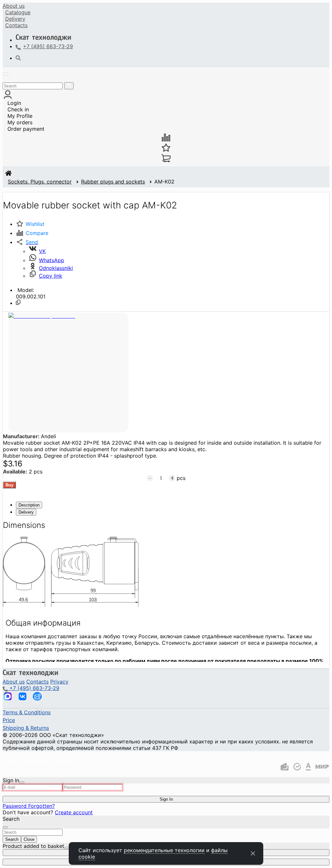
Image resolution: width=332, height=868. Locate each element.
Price (9, 720)
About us (14, 6)
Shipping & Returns (26, 728)
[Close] (21, 782)
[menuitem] (14, 6)
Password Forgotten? (29, 806)
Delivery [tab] (26, 512)
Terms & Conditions (27, 712)
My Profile (19, 116)
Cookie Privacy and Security (37, 759)
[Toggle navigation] (5, 74)
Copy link (50, 276)
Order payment (25, 129)
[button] (27, 242)
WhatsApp (51, 260)
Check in (18, 109)
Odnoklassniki (56, 268)
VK (42, 251)
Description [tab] (29, 505)
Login (14, 103)
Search (11, 839)
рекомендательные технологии (164, 850)
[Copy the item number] (18, 302)
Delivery (15, 19)
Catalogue (17, 12)
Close (29, 839)
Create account (74, 812)
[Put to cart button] (9, 485)
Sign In (166, 799)
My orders (19, 122)
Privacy (59, 681)
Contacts (16, 25)
